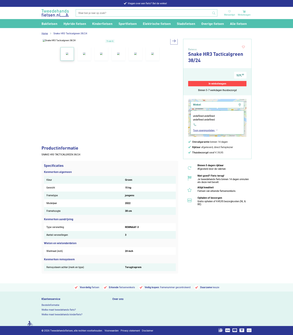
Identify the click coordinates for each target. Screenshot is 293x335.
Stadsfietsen (186, 23)
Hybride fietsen (74, 23)
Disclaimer (147, 330)
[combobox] (146, 13)
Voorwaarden (112, 330)
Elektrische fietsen (157, 23)
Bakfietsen (49, 23)
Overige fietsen (212, 23)
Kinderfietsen (102, 23)
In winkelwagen (217, 83)
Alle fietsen (238, 23)
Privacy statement (130, 330)
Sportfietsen (128, 23)
